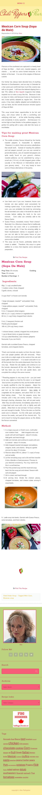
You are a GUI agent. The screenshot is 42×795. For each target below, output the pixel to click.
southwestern (9, 772)
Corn (30, 596)
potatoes (20, 764)
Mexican (6, 598)
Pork (5, 764)
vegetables (18, 777)
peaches (13, 760)
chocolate (9, 748)
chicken (13, 743)
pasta (6, 760)
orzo (37, 756)
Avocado (7, 739)
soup (12, 598)
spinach (27, 773)
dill (10, 753)
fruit (13, 752)
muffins (25, 756)
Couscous (33, 748)
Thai (33, 773)
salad (9, 769)
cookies (19, 748)
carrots (5, 744)
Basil (12, 739)
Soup (14, 596)
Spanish (19, 773)
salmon (16, 769)
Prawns (29, 764)
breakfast (29, 739)
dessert (5, 753)
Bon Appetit (20, 92)
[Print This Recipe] (14, 257)
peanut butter (22, 760)
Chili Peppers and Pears (21, 15)
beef (23, 738)
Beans (17, 739)
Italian (26, 752)
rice (35, 764)
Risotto (5, 770)
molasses (19, 756)
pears (32, 760)
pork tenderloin (12, 765)
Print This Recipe (21, 257)
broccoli (34, 739)
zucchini (25, 777)
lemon (32, 752)
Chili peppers (23, 744)
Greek (19, 752)
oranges (32, 756)
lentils (5, 756)
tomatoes (8, 777)
